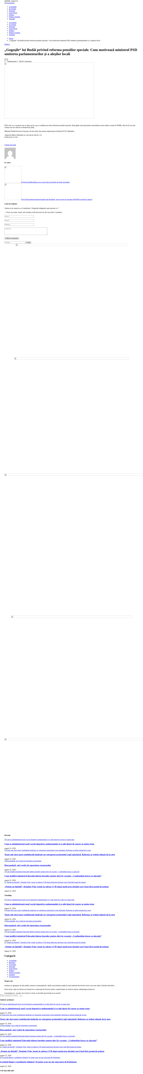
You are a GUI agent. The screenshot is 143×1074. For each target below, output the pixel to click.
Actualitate (13, 7)
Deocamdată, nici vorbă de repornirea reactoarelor (27, 865)
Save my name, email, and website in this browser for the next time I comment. (34, 212)
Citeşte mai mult (10, 145)
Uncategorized (14, 977)
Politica (11, 15)
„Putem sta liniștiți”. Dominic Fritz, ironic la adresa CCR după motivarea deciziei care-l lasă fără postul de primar (56, 886)
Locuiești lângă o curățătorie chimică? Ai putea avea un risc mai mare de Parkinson (38, 1062)
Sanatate (12, 19)
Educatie (12, 11)
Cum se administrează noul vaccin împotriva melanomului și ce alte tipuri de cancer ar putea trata (49, 844)
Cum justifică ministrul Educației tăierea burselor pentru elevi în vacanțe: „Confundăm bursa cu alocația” (53, 876)
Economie (12, 9)
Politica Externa (14, 17)
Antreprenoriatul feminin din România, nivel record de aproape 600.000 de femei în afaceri (56, 199)
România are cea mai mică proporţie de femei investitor (45, 182)
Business (12, 963)
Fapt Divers (13, 13)
